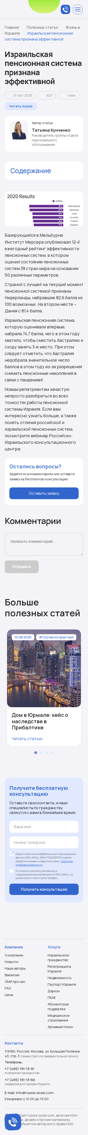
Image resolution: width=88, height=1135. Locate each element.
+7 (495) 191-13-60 (20, 1079)
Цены (9, 994)
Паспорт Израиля (62, 984)
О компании (14, 955)
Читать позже (21, 106)
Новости (11, 961)
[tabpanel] (44, 687)
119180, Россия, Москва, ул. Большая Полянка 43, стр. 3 (42, 1053)
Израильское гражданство (58, 957)
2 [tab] (41, 752)
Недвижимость (60, 978)
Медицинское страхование (59, 1017)
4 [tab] (52, 752)
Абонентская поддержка (58, 1006)
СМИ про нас (15, 981)
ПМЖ (52, 997)
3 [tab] (47, 752)
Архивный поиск (60, 1027)
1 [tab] (35, 752)
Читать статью (27, 738)
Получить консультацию (44, 889)
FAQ (8, 988)
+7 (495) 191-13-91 (19, 1068)
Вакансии (12, 975)
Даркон (54, 991)
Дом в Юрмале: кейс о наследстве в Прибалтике (40, 721)
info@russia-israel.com (35, 1092)
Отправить (21, 566)
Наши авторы (15, 968)
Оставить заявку (44, 493)
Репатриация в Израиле (59, 968)
